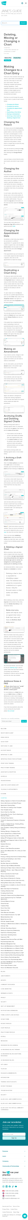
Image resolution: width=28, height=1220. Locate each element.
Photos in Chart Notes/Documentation (10, 848)
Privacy (3, 997)
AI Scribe (3, 793)
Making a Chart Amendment (8, 876)
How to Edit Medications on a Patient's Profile (12, 948)
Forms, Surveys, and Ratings (10, 1015)
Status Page (16, 1212)
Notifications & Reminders (9, 1010)
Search (23, 23)
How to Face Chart (5, 908)
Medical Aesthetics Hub (7, 917)
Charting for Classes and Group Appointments (12, 895)
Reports (3, 980)
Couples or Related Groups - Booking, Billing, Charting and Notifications (12, 824)
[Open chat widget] (24, 1215)
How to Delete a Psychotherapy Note (10, 957)
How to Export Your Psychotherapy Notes (11, 959)
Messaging (4, 1041)
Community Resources (8, 984)
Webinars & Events (7, 993)
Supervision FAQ (5, 937)
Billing (3, 971)
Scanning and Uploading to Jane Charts (11, 859)
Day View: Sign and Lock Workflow (9, 863)
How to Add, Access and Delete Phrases (11, 803)
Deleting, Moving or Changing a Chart (10, 831)
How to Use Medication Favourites (9, 967)
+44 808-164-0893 (10, 1196)
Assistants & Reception (8, 772)
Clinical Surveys (5, 903)
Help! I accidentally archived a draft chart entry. (12, 880)
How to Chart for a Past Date (8, 812)
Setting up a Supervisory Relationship (10, 930)
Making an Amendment (13, 114)
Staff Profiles (5, 1028)
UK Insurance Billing (7, 1060)
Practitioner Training (8, 767)
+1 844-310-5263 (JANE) (11, 1191)
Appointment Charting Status (8, 805)
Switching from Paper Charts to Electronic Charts (13, 868)
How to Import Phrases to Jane (8, 965)
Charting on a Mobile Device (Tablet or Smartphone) (14, 923)
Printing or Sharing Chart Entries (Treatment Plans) (13, 856)
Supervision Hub (5, 910)
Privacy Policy (5, 1209)
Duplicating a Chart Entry (14, 112)
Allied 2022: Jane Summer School (11, 1099)
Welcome (3, 728)
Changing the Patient (13, 104)
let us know (11, 711)
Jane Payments (5, 976)
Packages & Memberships (9, 1073)
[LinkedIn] (6, 1186)
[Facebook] (10, 1186)
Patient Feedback (6, 1086)
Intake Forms (5, 1019)
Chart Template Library (6, 809)
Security (3, 1002)
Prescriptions (4, 854)
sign (5, 532)
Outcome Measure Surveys (7, 901)
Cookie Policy (14, 1209)
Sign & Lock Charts (5, 861)
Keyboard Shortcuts (6, 844)
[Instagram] (3, 1186)
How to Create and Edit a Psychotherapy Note (12, 955)
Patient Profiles (6, 1023)
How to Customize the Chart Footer (10, 873)
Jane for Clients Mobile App (10, 785)
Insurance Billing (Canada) (9, 1045)
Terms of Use (16, 1206)
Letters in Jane (4, 846)
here (14, 226)
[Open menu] (26, 3)
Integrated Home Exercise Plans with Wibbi (11, 939)
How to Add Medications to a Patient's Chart (12, 950)
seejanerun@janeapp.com (12, 1198)
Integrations (5, 1077)
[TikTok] (13, 1186)
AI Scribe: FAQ (4, 926)
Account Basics (6, 750)
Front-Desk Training (7, 763)
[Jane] (4, 3)
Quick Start (4, 741)
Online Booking (6, 780)
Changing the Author (13, 106)
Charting (4, 798)
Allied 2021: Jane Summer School (11, 1103)
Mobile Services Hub (6, 919)
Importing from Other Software (11, 759)
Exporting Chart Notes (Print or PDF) (10, 835)
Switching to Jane (7, 746)
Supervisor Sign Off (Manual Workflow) (10, 865)
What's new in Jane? (7, 733)
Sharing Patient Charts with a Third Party (11, 882)
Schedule (4, 776)
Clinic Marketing (6, 989)
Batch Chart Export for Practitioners (10, 888)
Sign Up (24, 721)
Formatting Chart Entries (7, 893)
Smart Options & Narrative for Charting (10, 878)
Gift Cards (4, 1064)
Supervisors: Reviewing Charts (8, 932)
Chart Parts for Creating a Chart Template (11, 807)
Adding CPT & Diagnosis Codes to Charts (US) (12, 838)
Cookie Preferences (7, 1212)
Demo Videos (5, 737)
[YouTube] (16, 1186)
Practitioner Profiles (8, 1032)
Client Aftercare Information (8, 912)
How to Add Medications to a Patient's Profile (12, 946)
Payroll (3, 1036)
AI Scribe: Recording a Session (8, 928)
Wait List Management (8, 1006)
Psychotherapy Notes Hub (7, 941)
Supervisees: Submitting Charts (8, 935)
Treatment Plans (5, 905)
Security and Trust (7, 1206)
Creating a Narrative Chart (7, 891)
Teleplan (4, 1068)
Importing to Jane (6, 754)
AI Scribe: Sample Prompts (7, 921)
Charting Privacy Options (7, 818)
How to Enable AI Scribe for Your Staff (10, 914)
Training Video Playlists (8, 1082)
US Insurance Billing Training (10, 1049)
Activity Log (13, 667)
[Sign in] (22, 3)
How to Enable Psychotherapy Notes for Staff (12, 952)
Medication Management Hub (8, 943)
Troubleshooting (6, 1090)
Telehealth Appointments (9, 789)
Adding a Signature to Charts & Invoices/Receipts (13, 801)
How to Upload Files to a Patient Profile (11, 833)
